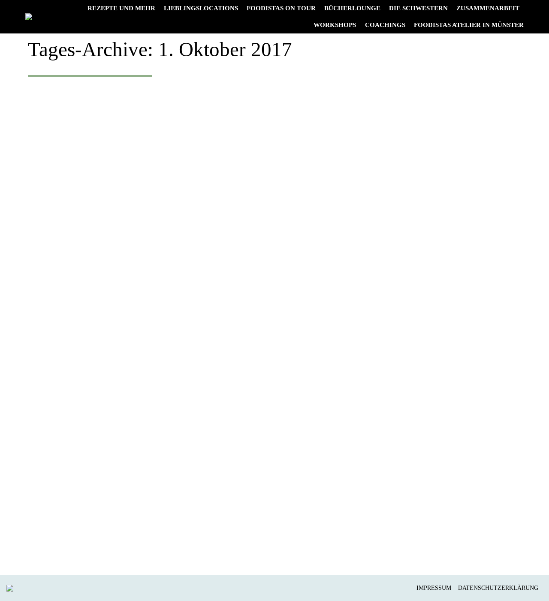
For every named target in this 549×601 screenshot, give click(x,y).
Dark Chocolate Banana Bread (138, 515)
